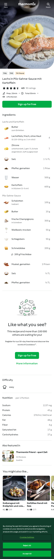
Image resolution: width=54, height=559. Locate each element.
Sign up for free (27, 104)
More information (27, 363)
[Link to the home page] (27, 5)
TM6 (5, 73)
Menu (6, 7)
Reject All (27, 545)
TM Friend (20, 73)
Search (48, 7)
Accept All (27, 554)
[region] (27, 538)
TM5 (11, 73)
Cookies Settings (27, 537)
